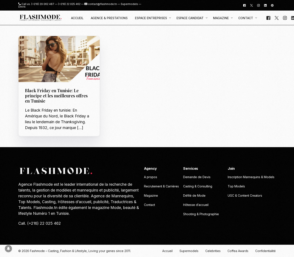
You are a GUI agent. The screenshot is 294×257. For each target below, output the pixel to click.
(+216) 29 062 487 (42, 4)
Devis (22, 6)
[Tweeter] (251, 5)
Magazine (59, 45)
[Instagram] (258, 5)
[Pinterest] (272, 5)
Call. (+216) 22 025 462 (39, 223)
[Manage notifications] (8, 248)
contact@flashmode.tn (102, 4)
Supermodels (129, 4)
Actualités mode (38, 45)
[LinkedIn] (265, 5)
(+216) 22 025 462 (69, 4)
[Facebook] (244, 5)
